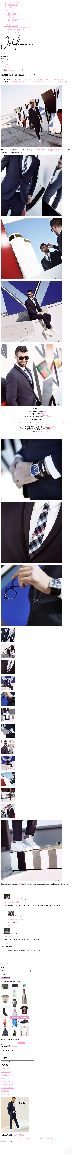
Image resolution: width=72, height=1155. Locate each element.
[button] (36, 635)
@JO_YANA (19, 1135)
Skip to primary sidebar (11, 5)
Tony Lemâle (5, 1091)
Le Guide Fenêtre (6, 1081)
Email (3, 970)
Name (3, 967)
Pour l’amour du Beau (7, 1088)
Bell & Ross (17, 81)
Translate (14, 1046)
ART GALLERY (37, 1138)
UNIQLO (45, 415)
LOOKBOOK (47, 79)
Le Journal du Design (7, 1084)
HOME (22, 1138)
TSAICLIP (50, 426)
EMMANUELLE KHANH (21, 423)
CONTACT (48, 1138)
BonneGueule (5, 1068)
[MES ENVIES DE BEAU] (15, 1035)
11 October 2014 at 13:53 (12, 902)
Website (3, 974)
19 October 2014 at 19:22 (12, 936)
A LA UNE (25, 79)
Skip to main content (10, 4)
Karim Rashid (5, 1078)
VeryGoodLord (5, 1094)
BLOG (32, 79)
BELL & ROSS (45, 429)
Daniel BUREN (26, 81)
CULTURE (38, 79)
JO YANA (4, 53)
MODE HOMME (57, 79)
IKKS (46, 81)
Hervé (12, 933)
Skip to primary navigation (12, 2)
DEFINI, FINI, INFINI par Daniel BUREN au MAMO (46, 149)
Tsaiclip (7, 83)
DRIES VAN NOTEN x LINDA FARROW (44, 423)
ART (11, 81)
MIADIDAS (47, 416)
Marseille (61, 81)
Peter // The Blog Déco (17, 899)
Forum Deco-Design (7, 1075)
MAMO (55, 81)
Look (50, 81)
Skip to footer (8, 7)
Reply (6, 908)
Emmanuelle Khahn (38, 81)
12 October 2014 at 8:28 (15, 919)
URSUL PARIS (43, 431)
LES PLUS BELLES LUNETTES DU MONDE (47, 423)
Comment (4, 964)
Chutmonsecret (5, 1072)
